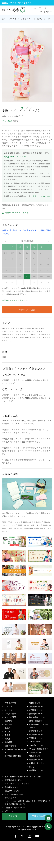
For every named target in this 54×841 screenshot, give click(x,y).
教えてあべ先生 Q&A (14, 794)
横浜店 (39, 19)
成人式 (32, 767)
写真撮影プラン (11, 787)
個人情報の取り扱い (13, 756)
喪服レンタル (35, 756)
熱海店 (7, 739)
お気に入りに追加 (27, 310)
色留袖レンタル (36, 710)
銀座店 (7, 728)
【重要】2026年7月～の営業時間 (16, 3)
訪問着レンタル (36, 714)
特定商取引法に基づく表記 (15, 750)
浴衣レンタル (35, 752)
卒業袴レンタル (36, 735)
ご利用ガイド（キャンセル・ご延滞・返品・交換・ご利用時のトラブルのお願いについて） (28, 801)
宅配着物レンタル (12, 791)
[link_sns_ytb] (37, 836)
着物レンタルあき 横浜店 (17, 213)
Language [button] (45, 12)
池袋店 (7, 731)
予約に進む (14, 816)
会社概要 (8, 742)
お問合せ (47, 337)
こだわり (8, 706)
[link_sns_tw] (22, 836)
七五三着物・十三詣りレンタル (40, 725)
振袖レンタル (35, 703)
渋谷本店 (8, 724)
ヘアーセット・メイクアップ (17, 784)
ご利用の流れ (10, 714)
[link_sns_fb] (15, 836)
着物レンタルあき (9, 19)
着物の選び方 (10, 703)
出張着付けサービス (13, 780)
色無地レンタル (36, 731)
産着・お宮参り (36, 721)
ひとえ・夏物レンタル (39, 749)
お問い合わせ (10, 746)
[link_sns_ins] (29, 836)
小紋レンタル (35, 742)
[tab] (22, 108)
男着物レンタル (36, 738)
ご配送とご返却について (15, 808)
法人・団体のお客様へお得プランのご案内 (23, 777)
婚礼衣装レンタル (37, 717)
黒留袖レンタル (36, 706)
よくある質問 (10, 717)
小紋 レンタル (26, 19)
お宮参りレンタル (37, 763)
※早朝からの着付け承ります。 (15, 300)
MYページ (9, 811)
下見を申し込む (40, 816)
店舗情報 (8, 721)
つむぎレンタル (36, 745)
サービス (8, 710)
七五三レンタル (36, 760)
